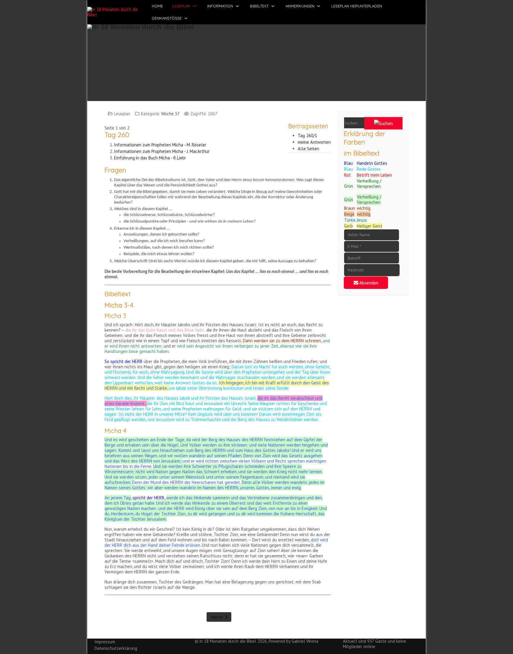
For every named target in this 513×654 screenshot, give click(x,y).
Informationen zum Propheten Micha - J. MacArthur (162, 151)
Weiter (217, 617)
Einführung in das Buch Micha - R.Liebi (150, 158)
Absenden (368, 283)
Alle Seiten (308, 148)
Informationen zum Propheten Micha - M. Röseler (160, 145)
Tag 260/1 (307, 135)
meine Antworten (314, 142)
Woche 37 (170, 113)
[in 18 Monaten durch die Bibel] (117, 12)
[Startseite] (256, 60)
